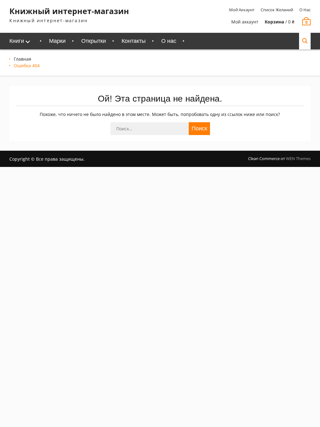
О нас (305, 10)
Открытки (93, 41)
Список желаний (277, 10)
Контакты (134, 41)
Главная (22, 59)
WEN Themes (298, 158)
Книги (16, 41)
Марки (57, 41)
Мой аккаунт (241, 10)
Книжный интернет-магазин (69, 11)
